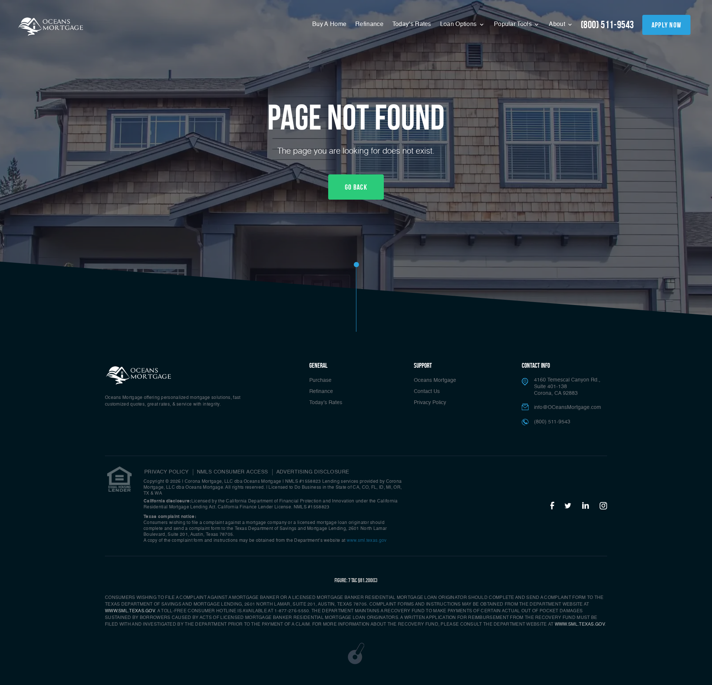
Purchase (320, 380)
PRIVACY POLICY (166, 472)
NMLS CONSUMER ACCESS (232, 472)
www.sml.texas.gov (367, 540)
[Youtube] (603, 506)
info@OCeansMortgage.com (567, 407)
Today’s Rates (411, 24)
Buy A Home (329, 24)
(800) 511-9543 (607, 24)
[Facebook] (552, 506)
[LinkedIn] (585, 506)
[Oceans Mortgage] (139, 375)
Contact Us (427, 391)
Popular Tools (513, 24)
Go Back (356, 187)
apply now (667, 25)
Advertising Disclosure (312, 472)
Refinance (369, 24)
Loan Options (459, 24)
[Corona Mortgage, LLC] (51, 26)
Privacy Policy (430, 402)
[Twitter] (567, 506)
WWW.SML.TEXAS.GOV (130, 611)
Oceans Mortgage (435, 380)
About (558, 24)
